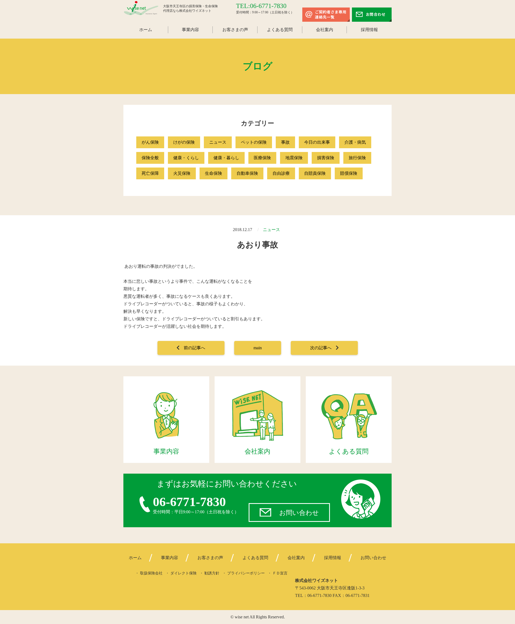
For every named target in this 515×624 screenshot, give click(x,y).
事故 (285, 142)
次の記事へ (321, 348)
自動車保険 (247, 173)
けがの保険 (184, 142)
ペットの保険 (254, 142)
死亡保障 (150, 173)
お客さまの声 (235, 29)
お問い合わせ (299, 512)
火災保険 (181, 173)
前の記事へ (194, 348)
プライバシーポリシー (246, 573)
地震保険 (294, 157)
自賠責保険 (315, 173)
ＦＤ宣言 (280, 573)
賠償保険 (348, 173)
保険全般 (150, 157)
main (257, 348)
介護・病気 (355, 142)
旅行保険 (357, 157)
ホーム (145, 29)
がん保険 (150, 142)
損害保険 (325, 157)
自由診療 (281, 173)
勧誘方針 (211, 573)
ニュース (217, 142)
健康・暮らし (226, 157)
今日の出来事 (317, 142)
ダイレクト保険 (183, 573)
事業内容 (190, 29)
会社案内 (324, 29)
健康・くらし (186, 157)
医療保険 (262, 157)
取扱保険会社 (151, 573)
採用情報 (369, 29)
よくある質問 (280, 29)
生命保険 (213, 173)
